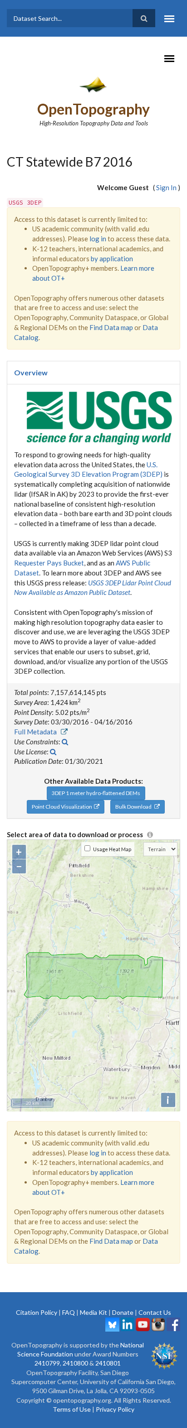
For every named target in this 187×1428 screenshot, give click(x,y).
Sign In (166, 187)
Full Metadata (37, 732)
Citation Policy (36, 1312)
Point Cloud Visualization (63, 806)
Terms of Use (72, 1409)
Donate (122, 1312)
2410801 (108, 1363)
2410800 (75, 1363)
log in (97, 239)
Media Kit (93, 1312)
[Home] (93, 84)
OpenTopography (93, 109)
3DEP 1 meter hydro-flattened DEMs (96, 793)
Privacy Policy (115, 1409)
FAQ (68, 1312)
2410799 (47, 1363)
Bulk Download (134, 806)
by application (112, 258)
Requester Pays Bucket (49, 563)
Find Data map (111, 327)
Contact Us (154, 1312)
